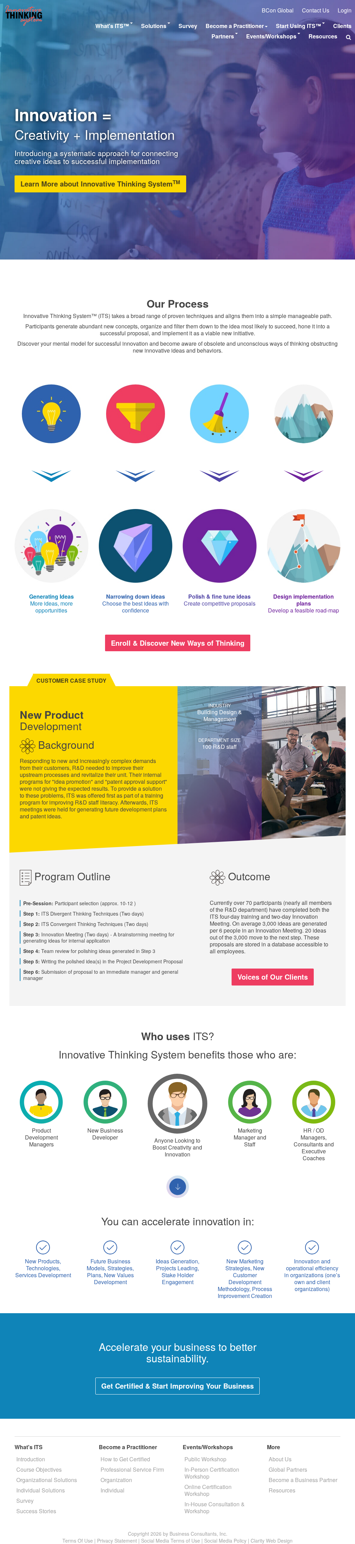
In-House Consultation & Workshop (214, 1507)
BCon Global (278, 10)
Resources (323, 36)
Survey (188, 26)
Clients (342, 26)
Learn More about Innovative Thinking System (100, 183)
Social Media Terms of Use (170, 1540)
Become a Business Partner (303, 1480)
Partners (222, 36)
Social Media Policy (225, 1540)
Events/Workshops (271, 36)
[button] (348, 37)
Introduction (30, 1459)
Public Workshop (205, 1459)
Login (345, 10)
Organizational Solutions (46, 1480)
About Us (280, 1459)
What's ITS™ (112, 26)
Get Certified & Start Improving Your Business (177, 1386)
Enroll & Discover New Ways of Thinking (177, 643)
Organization (116, 1480)
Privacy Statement (117, 1540)
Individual (112, 1490)
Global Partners (288, 1469)
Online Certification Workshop (208, 1490)
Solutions (153, 26)
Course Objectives (39, 1469)
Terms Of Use (77, 1540)
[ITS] (23, 8)
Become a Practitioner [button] (235, 26)
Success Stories (36, 1511)
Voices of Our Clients (272, 977)
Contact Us (315, 10)
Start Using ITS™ (298, 26)
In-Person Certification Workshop (211, 1472)
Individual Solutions (40, 1490)
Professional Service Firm (132, 1469)
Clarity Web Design (272, 1540)
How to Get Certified (125, 1459)
